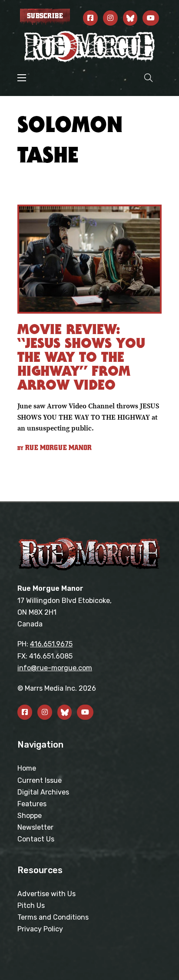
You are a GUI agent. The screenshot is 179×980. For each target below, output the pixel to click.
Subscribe (45, 16)
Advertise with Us (46, 894)
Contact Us (35, 839)
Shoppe (29, 815)
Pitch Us (31, 905)
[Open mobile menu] (21, 77)
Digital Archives (43, 792)
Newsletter (35, 827)
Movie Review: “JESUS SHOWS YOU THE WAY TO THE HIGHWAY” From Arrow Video (81, 357)
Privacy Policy (40, 929)
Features (31, 804)
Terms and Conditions (53, 917)
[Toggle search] (149, 77)
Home (26, 768)
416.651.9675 (51, 644)
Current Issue (39, 780)
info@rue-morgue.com (54, 668)
